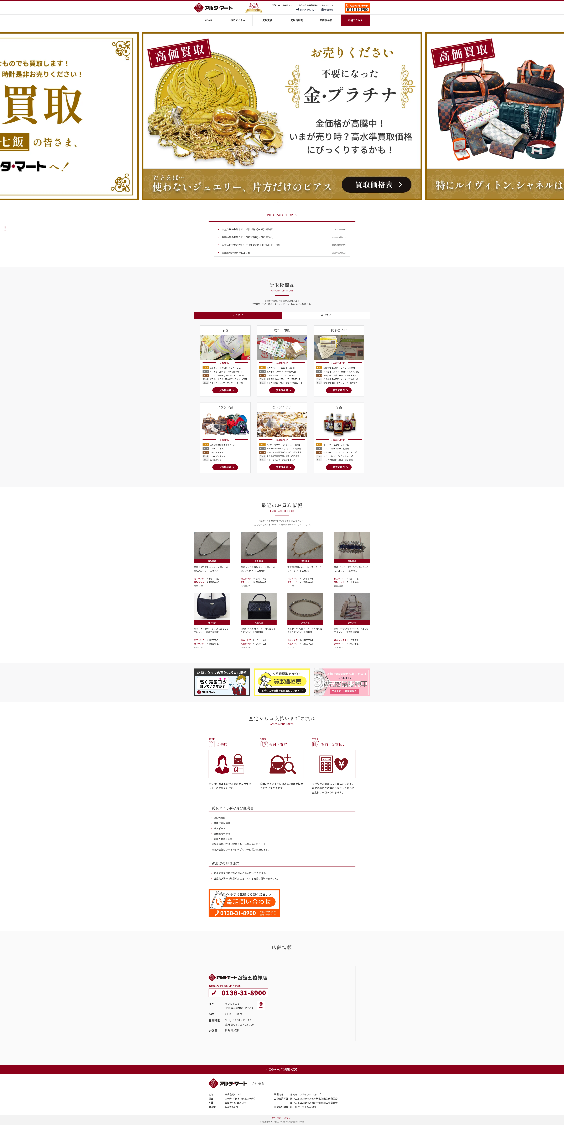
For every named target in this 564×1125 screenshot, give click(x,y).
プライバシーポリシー (282, 1117)
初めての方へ (237, 20)
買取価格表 (296, 20)
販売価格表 (326, 20)
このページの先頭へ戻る (283, 1069)
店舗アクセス (355, 20)
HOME (208, 20)
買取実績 (267, 20)
